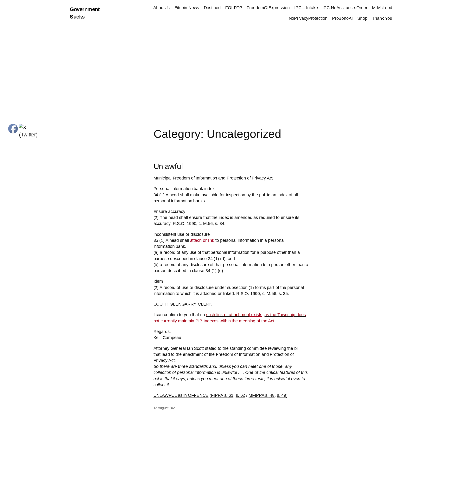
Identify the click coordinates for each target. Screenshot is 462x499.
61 (222, 395)
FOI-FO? (233, 7)
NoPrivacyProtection (308, 18)
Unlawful (168, 166)
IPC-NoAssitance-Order (344, 7)
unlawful (282, 378)
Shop (362, 18)
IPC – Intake (306, 7)
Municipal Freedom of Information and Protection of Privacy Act (213, 178)
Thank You (382, 18)
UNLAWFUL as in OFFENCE (181, 395)
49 (281, 395)
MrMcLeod (382, 7)
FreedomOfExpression (268, 7)
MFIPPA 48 (262, 395)
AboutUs (161, 7)
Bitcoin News (186, 7)
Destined (212, 7)
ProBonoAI (342, 18)
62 (240, 395)
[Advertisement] (231, 77)
